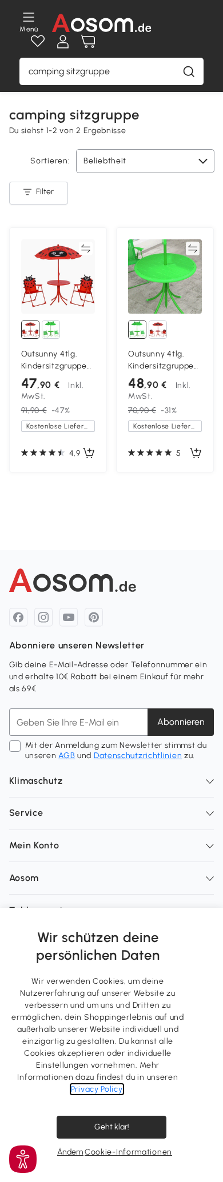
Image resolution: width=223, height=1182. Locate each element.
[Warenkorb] (88, 41)
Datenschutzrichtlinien (138, 755)
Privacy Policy (97, 1089)
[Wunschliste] (38, 41)
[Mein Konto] (63, 42)
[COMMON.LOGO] (102, 23)
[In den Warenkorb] (88, 453)
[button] (23, 1159)
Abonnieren (181, 721)
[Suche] (189, 71)
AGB (66, 755)
